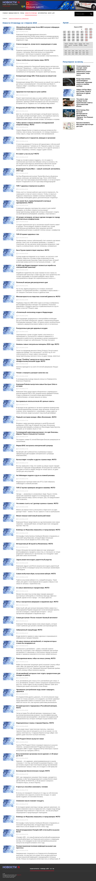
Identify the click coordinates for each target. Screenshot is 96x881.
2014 (69, 52)
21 (77, 37)
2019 (87, 52)
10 (91, 32)
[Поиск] (91, 14)
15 (82, 34)
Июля (66, 45)
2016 (76, 52)
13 (73, 34)
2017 (80, 52)
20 (73, 37)
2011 (83, 50)
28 (77, 40)
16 (86, 34)
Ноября (85, 45)
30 (86, 40)
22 (82, 37)
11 (64, 34)
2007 (69, 50)
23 (86, 37)
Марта (76, 43)
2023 (76, 54)
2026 (87, 54)
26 (69, 40)
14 (77, 34)
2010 (80, 50)
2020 (66, 54)
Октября (80, 45)
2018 (83, 52)
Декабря (66, 46)
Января (66, 43)
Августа (70, 45)
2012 (87, 50)
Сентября (75, 45)
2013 (66, 52)
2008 (73, 50)
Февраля (71, 43)
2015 (73, 52)
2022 (73, 54)
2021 (69, 54)
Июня (87, 43)
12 (69, 34)
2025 (83, 54)
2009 (76, 50)
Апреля (80, 43)
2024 (80, 54)
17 (91, 34)
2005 (66, 50)
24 (91, 37)
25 (64, 40)
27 (73, 40)
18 (64, 37)
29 (82, 40)
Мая (84, 43)
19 (69, 37)
